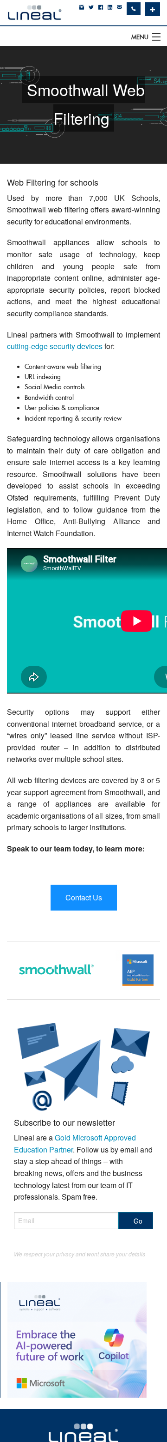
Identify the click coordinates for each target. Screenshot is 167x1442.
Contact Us (83, 897)
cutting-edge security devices (55, 346)
